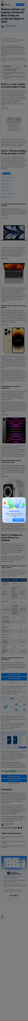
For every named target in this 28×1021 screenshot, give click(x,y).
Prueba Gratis (18, 519)
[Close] (4, 499)
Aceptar (7, 519)
